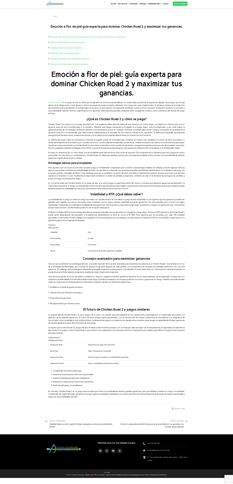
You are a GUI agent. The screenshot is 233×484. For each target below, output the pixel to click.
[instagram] (106, 450)
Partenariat (133, 4)
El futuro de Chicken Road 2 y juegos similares (69, 64)
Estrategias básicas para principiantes (66, 48)
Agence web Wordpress (114, 475)
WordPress (163, 475)
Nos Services (122, 4)
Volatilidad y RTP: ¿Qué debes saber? (65, 53)
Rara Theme (145, 475)
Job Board (142, 4)
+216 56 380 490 (153, 443)
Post (55, 16)
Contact (165, 4)
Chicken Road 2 (54, 102)
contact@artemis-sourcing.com (158, 450)
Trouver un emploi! (180, 3)
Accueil (113, 4)
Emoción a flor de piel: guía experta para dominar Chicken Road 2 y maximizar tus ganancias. (88, 37)
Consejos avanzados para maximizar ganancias (69, 59)
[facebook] (100, 450)
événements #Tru (154, 4)
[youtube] (113, 450)
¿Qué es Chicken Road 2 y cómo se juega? (67, 42)
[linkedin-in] (119, 450)
